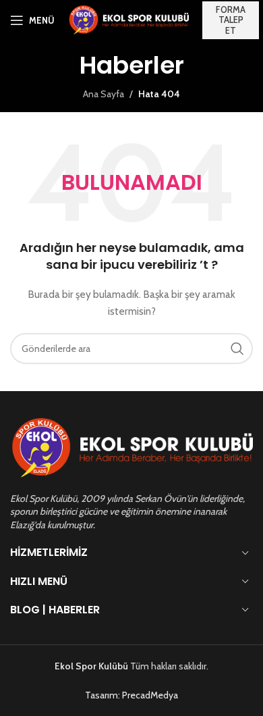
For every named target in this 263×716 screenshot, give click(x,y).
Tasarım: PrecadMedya (131, 695)
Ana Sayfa (103, 94)
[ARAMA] (237, 348)
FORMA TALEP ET (230, 20)
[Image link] (131, 447)
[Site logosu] (128, 19)
